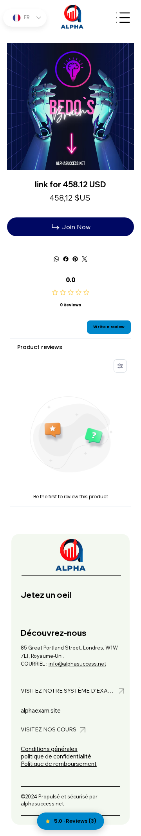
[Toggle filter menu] (120, 366)
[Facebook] (66, 259)
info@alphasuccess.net (77, 663)
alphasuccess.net (42, 803)
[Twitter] (85, 259)
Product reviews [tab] (39, 347)
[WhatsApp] (56, 259)
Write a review (109, 327)
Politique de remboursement (59, 763)
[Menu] (123, 18)
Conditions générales (49, 749)
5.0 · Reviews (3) (75, 821)
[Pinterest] (75, 259)
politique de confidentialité (56, 756)
